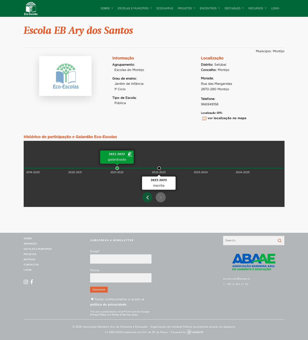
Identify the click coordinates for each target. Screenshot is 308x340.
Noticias (29, 259)
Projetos (30, 254)
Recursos (255, 8)
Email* (95, 251)
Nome (95, 270)
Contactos (31, 265)
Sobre (28, 238)
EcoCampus (165, 8)
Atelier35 (197, 332)
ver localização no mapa (227, 118)
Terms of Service (121, 315)
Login (275, 8)
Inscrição (30, 244)
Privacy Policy (98, 315)
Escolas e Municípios (38, 249)
